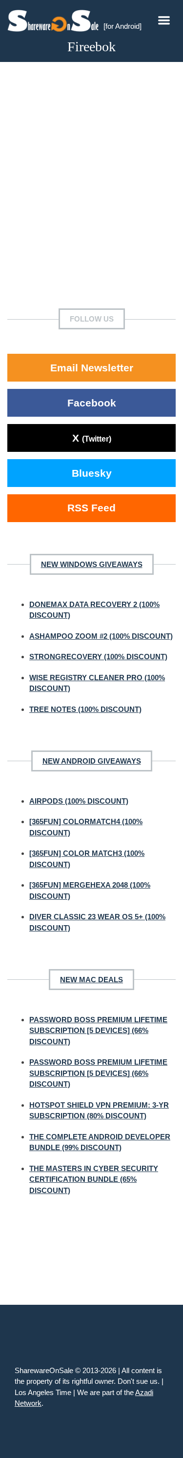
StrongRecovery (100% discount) (98, 656)
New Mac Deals (91, 979)
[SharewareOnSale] (55, 19)
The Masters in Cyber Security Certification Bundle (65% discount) (93, 1179)
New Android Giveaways (91, 761)
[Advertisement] (91, 192)
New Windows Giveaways (91, 564)
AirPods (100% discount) (78, 801)
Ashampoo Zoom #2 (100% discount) (101, 636)
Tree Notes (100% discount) (85, 709)
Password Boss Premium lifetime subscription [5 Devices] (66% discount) (98, 1030)
